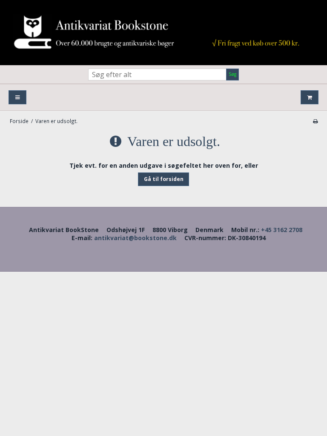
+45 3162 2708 (281, 230)
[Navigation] (17, 97)
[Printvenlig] (315, 121)
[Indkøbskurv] (309, 97)
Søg (232, 74)
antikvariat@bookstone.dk (135, 238)
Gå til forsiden (164, 179)
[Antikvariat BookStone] (163, 32)
